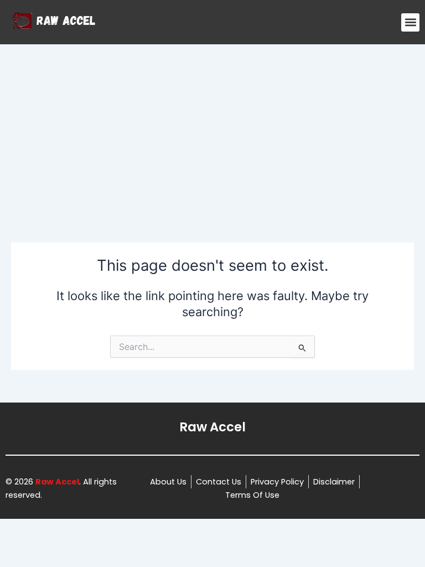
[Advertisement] (212, 127)
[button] (410, 22)
